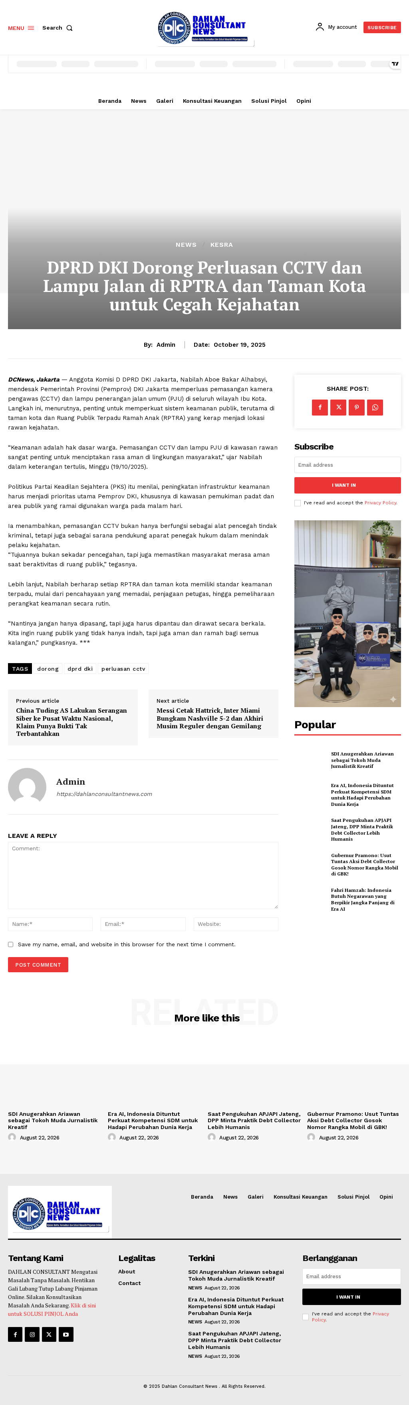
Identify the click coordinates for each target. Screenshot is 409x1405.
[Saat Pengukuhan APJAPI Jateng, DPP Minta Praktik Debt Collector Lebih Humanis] (310, 829)
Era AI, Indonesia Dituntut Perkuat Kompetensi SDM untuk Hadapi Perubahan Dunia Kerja (362, 794)
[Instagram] (32, 1334)
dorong (48, 669)
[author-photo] (13, 1137)
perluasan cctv (123, 669)
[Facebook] (320, 408)
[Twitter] (338, 408)
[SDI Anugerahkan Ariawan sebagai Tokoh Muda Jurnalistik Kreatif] (310, 759)
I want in (344, 485)
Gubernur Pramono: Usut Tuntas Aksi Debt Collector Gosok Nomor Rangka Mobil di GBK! (364, 864)
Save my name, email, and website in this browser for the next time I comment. (127, 944)
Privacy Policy (380, 503)
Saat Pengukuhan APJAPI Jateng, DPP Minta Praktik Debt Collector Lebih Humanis (362, 829)
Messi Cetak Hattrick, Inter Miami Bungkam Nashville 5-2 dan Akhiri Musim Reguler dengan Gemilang (210, 718)
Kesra (221, 245)
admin (166, 344)
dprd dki (80, 669)
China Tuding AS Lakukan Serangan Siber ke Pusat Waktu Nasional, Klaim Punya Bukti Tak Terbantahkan (71, 722)
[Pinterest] (357, 408)
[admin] (27, 787)
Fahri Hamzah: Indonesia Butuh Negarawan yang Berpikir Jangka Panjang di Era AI (363, 899)
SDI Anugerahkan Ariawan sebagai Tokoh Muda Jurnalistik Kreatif (362, 760)
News (186, 245)
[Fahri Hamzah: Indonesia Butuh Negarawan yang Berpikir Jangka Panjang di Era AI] (310, 899)
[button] (59, 27)
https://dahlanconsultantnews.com (104, 794)
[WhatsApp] (375, 408)
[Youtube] (66, 1334)
